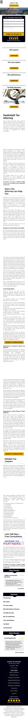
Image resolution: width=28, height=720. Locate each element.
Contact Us (14, 693)
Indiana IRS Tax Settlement (14, 685)
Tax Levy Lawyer (8, 605)
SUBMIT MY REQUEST (13, 34)
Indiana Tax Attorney (14, 672)
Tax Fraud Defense (8, 620)
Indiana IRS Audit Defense (14, 680)
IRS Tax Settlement (9, 616)
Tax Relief (6, 624)
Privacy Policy (14, 688)
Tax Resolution (7, 628)
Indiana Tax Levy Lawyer (14, 677)
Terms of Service (14, 690)
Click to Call (14, 5)
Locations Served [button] (14, 696)
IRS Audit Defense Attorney (11, 609)
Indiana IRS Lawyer (14, 675)
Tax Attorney (7, 598)
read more (18, 585)
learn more (14, 55)
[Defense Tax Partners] (14, 659)
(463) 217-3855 (14, 3)
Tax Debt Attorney (8, 613)
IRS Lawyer (6, 601)
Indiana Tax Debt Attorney (14, 683)
